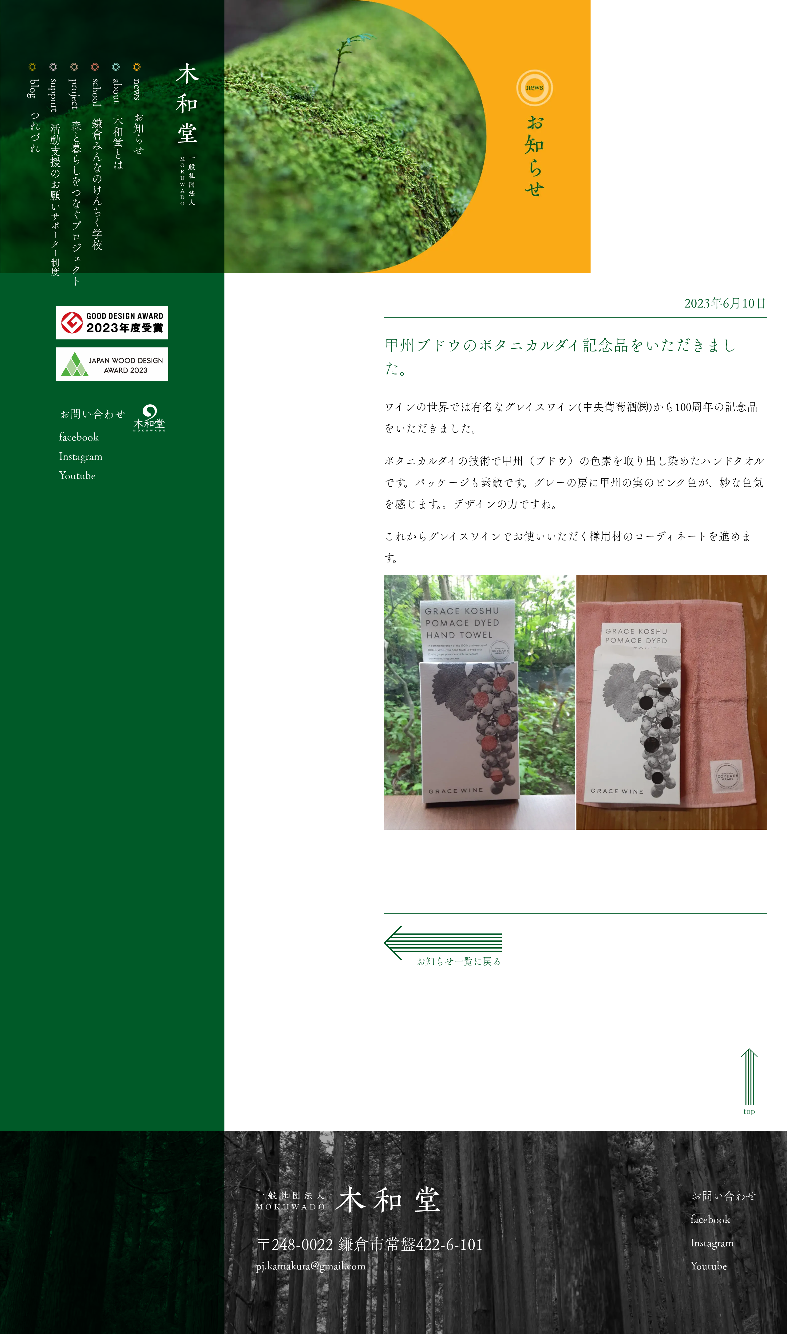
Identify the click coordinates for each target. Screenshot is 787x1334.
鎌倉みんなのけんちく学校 (97, 165)
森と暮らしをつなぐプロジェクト (76, 183)
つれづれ (34, 116)
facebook (79, 436)
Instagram (81, 455)
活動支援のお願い (55, 177)
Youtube (77, 474)
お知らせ (138, 117)
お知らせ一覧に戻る (459, 961)
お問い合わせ (92, 413)
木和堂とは (118, 124)
